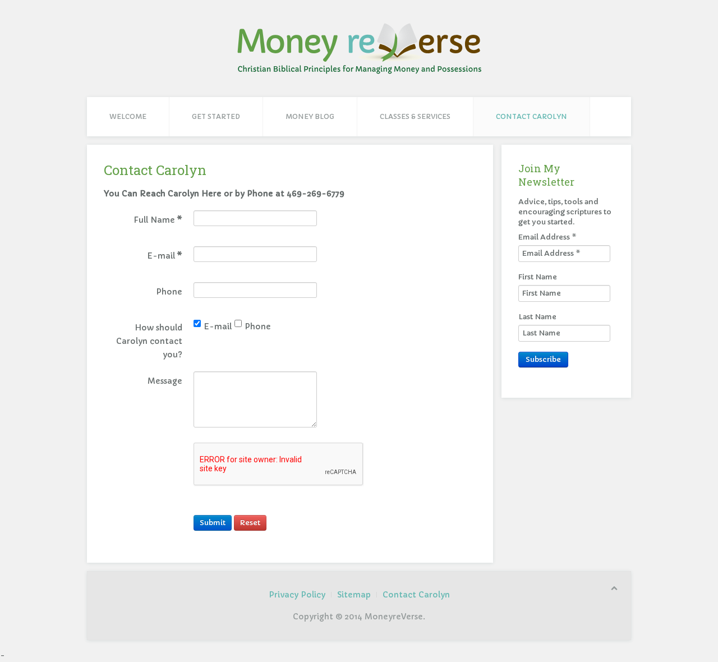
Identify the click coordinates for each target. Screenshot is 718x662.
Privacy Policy (297, 595)
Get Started (216, 116)
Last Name (537, 316)
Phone (258, 325)
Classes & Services (415, 116)
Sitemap (354, 595)
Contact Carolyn (531, 116)
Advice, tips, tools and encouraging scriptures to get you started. (564, 212)
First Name (537, 277)
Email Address (547, 237)
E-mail (218, 325)
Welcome (127, 116)
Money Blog (310, 116)
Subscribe (543, 359)
